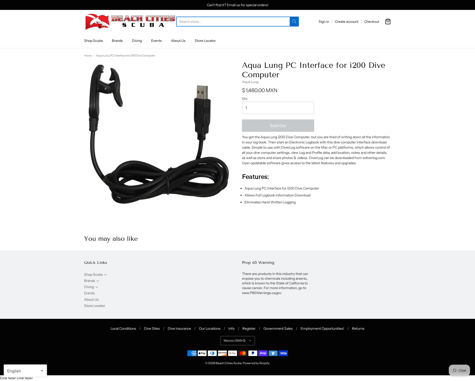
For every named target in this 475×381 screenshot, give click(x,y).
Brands (117, 40)
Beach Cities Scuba (228, 363)
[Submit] (294, 22)
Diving (137, 40)
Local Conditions (123, 328)
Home (88, 55)
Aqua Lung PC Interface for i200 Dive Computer (125, 55)
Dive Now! (8, 378)
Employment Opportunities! (322, 328)
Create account (346, 21)
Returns (358, 328)
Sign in (324, 21)
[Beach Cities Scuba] (130, 21)
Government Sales (278, 328)
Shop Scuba (93, 40)
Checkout (371, 21)
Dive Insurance (179, 328)
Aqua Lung (250, 82)
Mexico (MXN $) (235, 340)
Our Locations (209, 328)
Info (231, 328)
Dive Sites (152, 328)
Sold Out (278, 125)
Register (249, 328)
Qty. (245, 98)
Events (156, 40)
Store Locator (205, 40)
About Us (178, 40)
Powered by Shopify (256, 363)
